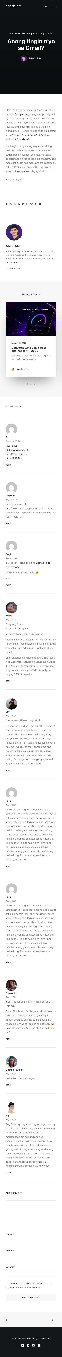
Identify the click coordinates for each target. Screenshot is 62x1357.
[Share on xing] (35, 204)
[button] (54, 6)
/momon (10, 495)
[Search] (45, 5)
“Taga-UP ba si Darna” (24, 135)
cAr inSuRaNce (14, 458)
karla (9, 615)
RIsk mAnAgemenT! (17, 449)
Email (10, 1250)
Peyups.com (21, 114)
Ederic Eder (35, 58)
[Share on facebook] (6, 204)
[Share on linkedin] (23, 204)
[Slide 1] (27, 384)
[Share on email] (39, 204)
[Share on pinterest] (19, 204)
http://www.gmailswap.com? (21, 508)
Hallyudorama (12, 262)
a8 (7, 1115)
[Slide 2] (31, 384)
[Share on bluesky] (31, 204)
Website (10, 1266)
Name (10, 1234)
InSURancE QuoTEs (17, 454)
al (7, 437)
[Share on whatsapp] (27, 204)
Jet (7, 711)
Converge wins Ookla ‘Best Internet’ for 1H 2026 (28, 349)
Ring (8, 800)
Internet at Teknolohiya (21, 33)
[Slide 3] (34, 384)
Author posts (13, 269)
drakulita (11, 993)
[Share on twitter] (11, 204)
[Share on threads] (15, 204)
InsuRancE (11, 445)
